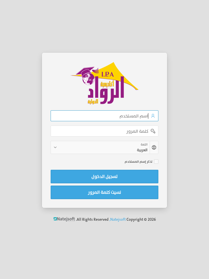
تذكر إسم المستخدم (138, 161)
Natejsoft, (117, 219)
